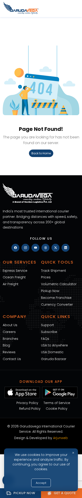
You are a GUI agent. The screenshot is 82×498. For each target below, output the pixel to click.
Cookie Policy (56, 408)
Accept (41, 483)
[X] (55, 248)
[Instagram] (25, 248)
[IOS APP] (22, 392)
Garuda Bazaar (53, 359)
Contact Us (12, 359)
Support (47, 325)
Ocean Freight (14, 277)
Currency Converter (57, 304)
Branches (10, 338)
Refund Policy (30, 408)
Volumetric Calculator (59, 284)
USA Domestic (52, 352)
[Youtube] (35, 248)
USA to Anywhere (54, 345)
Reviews (9, 352)
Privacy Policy (27, 403)
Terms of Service (57, 403)
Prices (46, 277)
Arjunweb (60, 438)
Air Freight (10, 284)
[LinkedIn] (65, 248)
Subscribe (49, 332)
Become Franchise (56, 297)
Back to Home (41, 153)
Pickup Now (50, 291)
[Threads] (45, 248)
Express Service (15, 270)
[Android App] (59, 392)
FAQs (45, 338)
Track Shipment (53, 270)
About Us (10, 325)
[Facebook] (15, 248)
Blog (6, 345)
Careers (9, 332)
